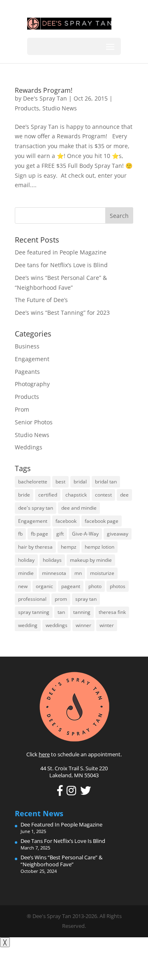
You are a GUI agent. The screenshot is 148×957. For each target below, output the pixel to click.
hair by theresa (35, 546)
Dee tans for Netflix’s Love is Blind (61, 265)
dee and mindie (79, 507)
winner (83, 625)
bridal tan (106, 481)
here (44, 754)
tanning (81, 612)
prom (61, 598)
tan (61, 612)
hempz (68, 546)
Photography (32, 384)
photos (117, 586)
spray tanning (33, 612)
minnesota (54, 573)
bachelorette (32, 481)
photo (95, 586)
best (60, 481)
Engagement (32, 359)
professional (32, 598)
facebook (66, 520)
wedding (27, 625)
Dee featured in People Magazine (60, 252)
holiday (26, 559)
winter (106, 625)
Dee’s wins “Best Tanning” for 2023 (62, 312)
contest (103, 494)
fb (20, 533)
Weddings (28, 447)
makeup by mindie (91, 559)
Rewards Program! (43, 90)
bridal (80, 481)
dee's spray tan (35, 507)
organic (44, 586)
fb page (39, 533)
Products (27, 108)
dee (124, 494)
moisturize (102, 573)
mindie (26, 573)
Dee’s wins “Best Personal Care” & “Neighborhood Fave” (61, 861)
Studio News (59, 108)
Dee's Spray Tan (45, 98)
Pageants (27, 371)
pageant (70, 586)
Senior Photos (34, 422)
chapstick (76, 494)
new (23, 586)
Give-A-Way (85, 533)
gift (60, 533)
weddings (56, 625)
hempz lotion (99, 546)
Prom (22, 409)
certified (47, 494)
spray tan (86, 598)
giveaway (117, 533)
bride (24, 494)
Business (27, 346)
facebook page (101, 520)
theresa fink (112, 612)
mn (78, 573)
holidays (52, 559)
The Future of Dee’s (41, 300)
